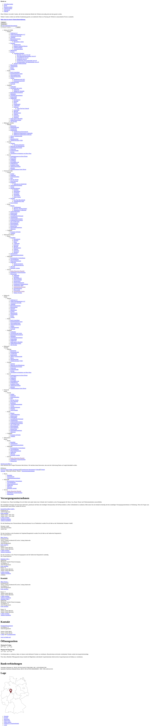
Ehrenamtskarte (14, 223)
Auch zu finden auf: (6, 637)
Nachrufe (12, 83)
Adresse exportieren (6, 520)
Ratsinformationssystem (16, 73)
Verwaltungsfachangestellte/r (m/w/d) (26, 56)
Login (5, 725)
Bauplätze (12, 237)
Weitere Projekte (18, 292)
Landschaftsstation (15, 211)
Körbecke (16, 107)
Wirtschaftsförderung (15, 261)
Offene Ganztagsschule (16, 136)
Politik (8, 70)
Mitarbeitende (13, 65)
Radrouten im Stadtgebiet (20, 184)
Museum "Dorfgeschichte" (20, 208)
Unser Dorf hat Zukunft (23, 108)
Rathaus (9, 31)
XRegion (12, 266)
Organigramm (13, 66)
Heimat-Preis (13, 226)
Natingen (16, 114)
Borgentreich (17, 99)
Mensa (12, 137)
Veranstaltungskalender (16, 185)
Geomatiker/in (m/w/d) (22, 57)
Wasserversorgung (18, 263)
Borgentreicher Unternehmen (17, 258)
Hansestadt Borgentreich (16, 92)
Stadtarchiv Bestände (19, 91)
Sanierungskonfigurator (20, 287)
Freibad (12, 173)
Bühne (15, 102)
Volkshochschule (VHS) (16, 140)
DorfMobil (13, 160)
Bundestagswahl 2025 (19, 79)
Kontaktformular (11, 634)
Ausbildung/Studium (19, 53)
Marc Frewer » (4, 537)
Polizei (12, 68)
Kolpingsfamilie (14, 150)
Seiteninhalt (7, 10)
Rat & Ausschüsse (15, 72)
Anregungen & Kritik (15, 36)
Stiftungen (13, 229)
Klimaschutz (13, 274)
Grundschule (13, 128)
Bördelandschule (14, 127)
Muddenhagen (17, 113)
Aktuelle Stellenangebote (20, 63)
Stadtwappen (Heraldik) (16, 118)
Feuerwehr (13, 149)
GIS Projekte (13, 121)
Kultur (8, 204)
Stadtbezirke (13, 98)
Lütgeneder (16, 110)
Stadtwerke (13, 262)
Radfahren (13, 182)
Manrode (16, 111)
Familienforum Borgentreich (21, 131)
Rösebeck (16, 117)
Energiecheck (17, 281)
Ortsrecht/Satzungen (15, 76)
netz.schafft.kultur (14, 221)
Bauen (8, 236)
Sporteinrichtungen (15, 188)
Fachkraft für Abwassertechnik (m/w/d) (27, 60)
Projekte (12, 69)
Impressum (6, 719)
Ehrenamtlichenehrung (16, 227)
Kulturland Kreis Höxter (16, 220)
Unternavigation (8, 8)
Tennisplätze (17, 195)
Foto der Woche (14, 179)
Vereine (12, 187)
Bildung (9, 124)
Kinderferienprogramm (16, 147)
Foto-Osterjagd (14, 181)
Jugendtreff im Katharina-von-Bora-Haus (20, 153)
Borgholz (16, 101)
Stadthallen (13, 86)
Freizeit (9, 172)
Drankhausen (17, 104)
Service (9, 155)
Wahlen (12, 78)
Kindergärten (13, 130)
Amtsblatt (12, 37)
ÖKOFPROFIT (18, 278)
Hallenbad (13, 175)
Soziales (9, 142)
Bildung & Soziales (9, 123)
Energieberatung (18, 288)
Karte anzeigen (4, 513)
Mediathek (13, 94)
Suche (5, 5)
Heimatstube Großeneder (20, 210)
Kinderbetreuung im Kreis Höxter (19, 156)
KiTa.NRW (13, 158)
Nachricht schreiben (6, 519)
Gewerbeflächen (14, 259)
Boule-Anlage (17, 197)
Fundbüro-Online (14, 165)
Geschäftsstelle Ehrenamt (16, 216)
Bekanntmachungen (15, 39)
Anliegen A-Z (13, 33)
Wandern (12, 198)
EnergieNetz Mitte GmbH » (8, 509)
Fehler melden (7, 722)
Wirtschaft (9, 256)
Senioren (12, 143)
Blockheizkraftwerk (19, 265)
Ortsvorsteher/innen (15, 75)
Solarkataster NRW (18, 285)
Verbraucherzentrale (15, 166)
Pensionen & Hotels (15, 232)
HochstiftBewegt (14, 162)
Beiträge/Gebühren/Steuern (20, 46)
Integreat (12, 168)
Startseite (3, 471)
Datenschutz (7, 720)
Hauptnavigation (8, 7)
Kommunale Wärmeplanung (21, 284)
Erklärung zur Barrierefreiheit (11, 723)
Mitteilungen (13, 50)
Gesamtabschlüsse (18, 49)
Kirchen (12, 152)
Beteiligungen (17, 44)
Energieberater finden (19, 291)
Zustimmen (4, 24)
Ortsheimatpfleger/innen (16, 218)
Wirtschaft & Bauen (9, 234)
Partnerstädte (13, 97)
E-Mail (2, 634)
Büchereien (13, 126)
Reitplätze (16, 189)
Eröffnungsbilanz (18, 47)
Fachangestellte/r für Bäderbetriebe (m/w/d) (28, 62)
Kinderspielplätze (14, 176)
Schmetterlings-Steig (19, 201)
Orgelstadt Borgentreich (16, 95)
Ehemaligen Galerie (19, 41)
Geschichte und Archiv (16, 88)
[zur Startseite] (9, 25)
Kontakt (6, 717)
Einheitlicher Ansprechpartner (18, 272)
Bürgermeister (14, 40)
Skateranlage (17, 191)
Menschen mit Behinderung (17, 146)
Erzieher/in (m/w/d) (22, 59)
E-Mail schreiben (5, 517)
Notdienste (13, 159)
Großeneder (17, 105)
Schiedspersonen (14, 82)
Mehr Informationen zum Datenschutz (10, 466)
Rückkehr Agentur (15, 268)
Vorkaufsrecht (13, 253)
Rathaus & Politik (8, 30)
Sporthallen (16, 192)
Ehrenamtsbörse (14, 224)
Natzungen (16, 115)
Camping (12, 233)
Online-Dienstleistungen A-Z (17, 34)
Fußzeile (6, 11)
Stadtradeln (16, 275)
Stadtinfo (9, 85)
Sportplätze (16, 194)
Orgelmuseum (17, 207)
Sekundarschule (14, 139)
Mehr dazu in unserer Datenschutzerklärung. (13, 19)
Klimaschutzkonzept (19, 282)
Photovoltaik (17, 290)
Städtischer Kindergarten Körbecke (22, 134)
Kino (11, 178)
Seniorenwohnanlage (19, 144)
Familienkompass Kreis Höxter (18, 169)
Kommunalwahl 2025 (19, 81)
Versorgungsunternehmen (16, 255)
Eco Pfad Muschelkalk (19, 200)
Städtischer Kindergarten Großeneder (23, 133)
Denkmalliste (13, 214)
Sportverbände (14, 202)
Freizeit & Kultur (8, 171)
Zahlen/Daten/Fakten (15, 120)
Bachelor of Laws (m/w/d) (23, 54)
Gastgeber (9, 230)
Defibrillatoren (14, 163)
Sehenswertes (13, 213)
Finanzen (12, 43)
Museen (12, 205)
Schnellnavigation (8, 4)
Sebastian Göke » (5, 559)
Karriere (12, 52)
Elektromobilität (18, 279)
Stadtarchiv (16, 89)
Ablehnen (3, 22)
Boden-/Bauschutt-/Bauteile (17, 271)
